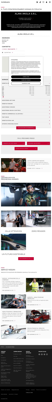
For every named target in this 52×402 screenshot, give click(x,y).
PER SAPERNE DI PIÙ (25, 258)
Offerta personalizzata (10, 123)
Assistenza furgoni (8, 107)
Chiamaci (25, 18)
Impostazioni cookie (26, 83)
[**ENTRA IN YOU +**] (46, 2)
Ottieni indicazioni (25, 19)
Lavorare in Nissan (13, 394)
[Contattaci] (40, 2)
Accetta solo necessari (26, 80)
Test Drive (5, 117)
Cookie (33, 389)
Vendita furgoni (7, 103)
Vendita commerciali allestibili (12, 113)
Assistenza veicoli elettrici (11, 110)
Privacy (28, 389)
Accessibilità (4, 398)
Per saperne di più (8, 290)
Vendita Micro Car (8, 120)
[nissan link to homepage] (5, 2)
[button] (49, 2)
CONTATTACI (7, 52)
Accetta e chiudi (26, 76)
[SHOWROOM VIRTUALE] (43, 2)
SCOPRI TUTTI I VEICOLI (34, 168)
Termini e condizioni (41, 389)
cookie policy (16, 73)
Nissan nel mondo (5, 389)
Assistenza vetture (8, 100)
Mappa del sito (15, 389)
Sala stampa (4, 394)
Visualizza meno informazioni (25, 127)
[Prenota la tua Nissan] (37, 2)
